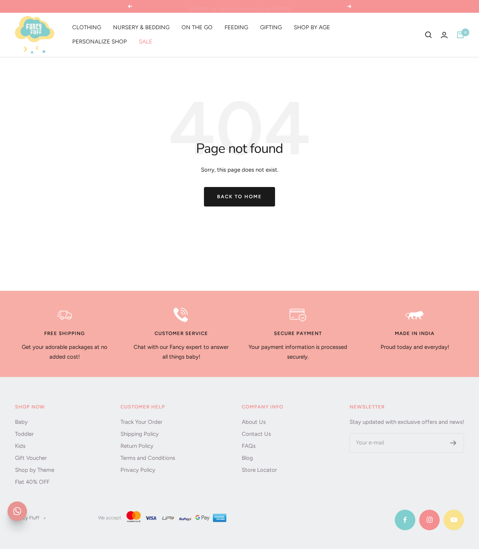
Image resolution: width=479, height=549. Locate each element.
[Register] (453, 443)
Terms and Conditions (147, 458)
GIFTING (271, 27)
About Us (254, 422)
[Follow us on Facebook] (405, 520)
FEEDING (236, 27)
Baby (21, 422)
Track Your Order (141, 422)
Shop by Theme (34, 470)
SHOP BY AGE (312, 27)
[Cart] (460, 34)
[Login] (444, 35)
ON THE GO (197, 27)
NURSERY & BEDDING (141, 27)
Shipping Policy (139, 434)
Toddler (24, 434)
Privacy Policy (137, 470)
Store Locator (259, 470)
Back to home (239, 196)
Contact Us (256, 434)
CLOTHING (86, 27)
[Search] (428, 34)
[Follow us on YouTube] (453, 520)
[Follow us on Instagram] (429, 520)
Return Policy (136, 446)
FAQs (249, 446)
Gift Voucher (31, 458)
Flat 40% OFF (32, 482)
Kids (20, 446)
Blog (247, 458)
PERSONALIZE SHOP (99, 41)
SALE (145, 41)
